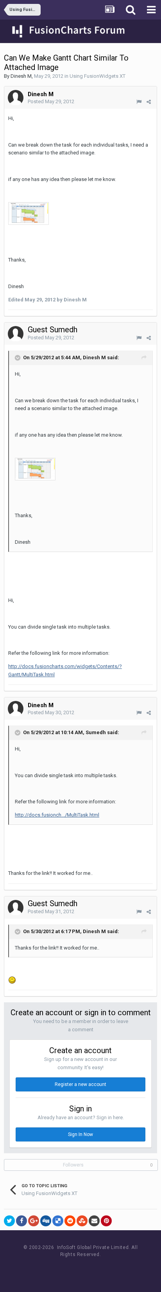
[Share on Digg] (45, 1220)
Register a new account (80, 1084)
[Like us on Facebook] (72, 1269)
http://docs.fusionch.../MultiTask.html (57, 815)
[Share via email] (94, 1220)
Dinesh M (21, 76)
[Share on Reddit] (69, 1220)
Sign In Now (80, 1134)
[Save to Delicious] (57, 1220)
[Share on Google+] (33, 1220)
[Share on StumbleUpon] (82, 1220)
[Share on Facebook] (21, 1220)
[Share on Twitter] (9, 1220)
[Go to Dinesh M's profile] (15, 98)
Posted (51, 101)
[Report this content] (138, 102)
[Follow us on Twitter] (90, 1269)
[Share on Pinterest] (106, 1220)
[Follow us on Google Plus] (107, 1269)
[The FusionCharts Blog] (55, 1269)
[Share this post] (149, 102)
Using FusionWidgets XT (97, 76)
